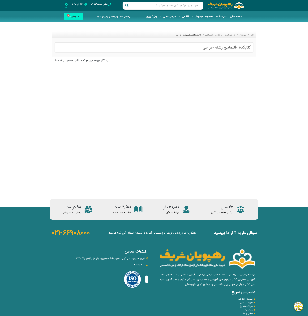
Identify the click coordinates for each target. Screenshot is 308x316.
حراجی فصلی (169, 16)
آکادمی (185, 16)
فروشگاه (242, 35)
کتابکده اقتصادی (212, 35)
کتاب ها (223, 16)
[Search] (127, 5)
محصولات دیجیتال (204, 16)
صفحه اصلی (236, 16)
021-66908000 (70, 232)
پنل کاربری (151, 16)
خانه (252, 35)
